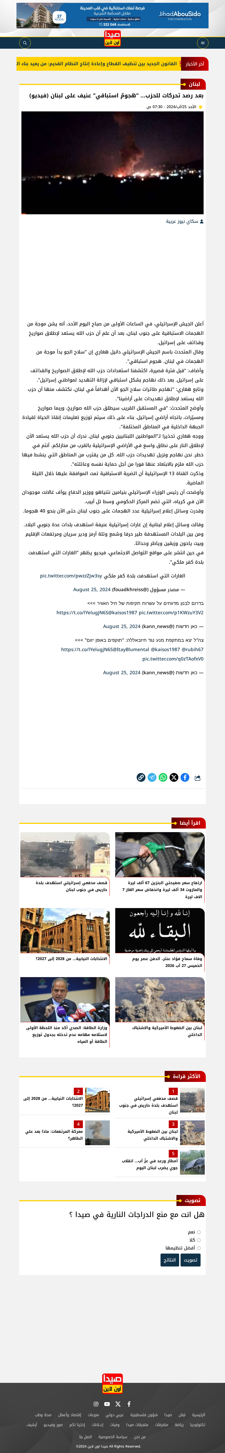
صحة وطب (43, 1415)
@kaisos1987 (122, 612)
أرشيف (31, 1425)
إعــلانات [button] (97, 1425)
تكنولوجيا (197, 1425)
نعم (191, 1232)
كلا (192, 1240)
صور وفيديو (53, 1425)
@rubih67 (193, 649)
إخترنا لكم (77, 1425)
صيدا (168, 1415)
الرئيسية (198, 1415)
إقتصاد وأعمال (69, 1415)
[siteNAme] (112, 38)
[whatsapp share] (163, 777)
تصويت (190, 1260)
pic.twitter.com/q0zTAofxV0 (173, 658)
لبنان (182, 1415)
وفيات (115, 1425)
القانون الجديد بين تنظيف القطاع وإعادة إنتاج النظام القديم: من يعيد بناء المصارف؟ (100, 63)
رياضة (179, 1425)
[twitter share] (174, 777)
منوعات (93, 1415)
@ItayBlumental (131, 649)
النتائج (170, 1260)
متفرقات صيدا (137, 1425)
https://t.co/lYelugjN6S (82, 612)
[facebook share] (185, 777)
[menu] (203, 43)
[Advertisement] (112, 269)
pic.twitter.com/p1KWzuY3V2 (171, 612)
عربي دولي (115, 1415)
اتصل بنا (85, 1437)
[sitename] (112, 1384)
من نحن (140, 1437)
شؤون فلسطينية (144, 1415)
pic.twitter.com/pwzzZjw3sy (71, 575)
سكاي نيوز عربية (183, 221)
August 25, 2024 (92, 589)
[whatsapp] (141, 777)
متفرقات (161, 1425)
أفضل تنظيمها (180, 1248)
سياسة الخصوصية (113, 1437)
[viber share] (152, 777)
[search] (25, 43)
